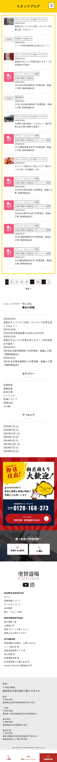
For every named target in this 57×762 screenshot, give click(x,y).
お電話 (9, 759)
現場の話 (8, 403)
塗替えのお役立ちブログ (15, 633)
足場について (10, 399)
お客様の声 (9, 625)
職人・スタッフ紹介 (13, 612)
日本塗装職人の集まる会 (15, 662)
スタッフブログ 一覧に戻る (17, 304)
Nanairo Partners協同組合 (16, 665)
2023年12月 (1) (11, 444)
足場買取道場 (10, 658)
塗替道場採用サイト (13, 650)
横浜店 (5, 730)
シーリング (9, 396)
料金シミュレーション (28, 759)
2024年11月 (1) (11, 433)
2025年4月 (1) (11, 430)
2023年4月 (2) (11, 451)
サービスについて (12, 604)
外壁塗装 (8, 385)
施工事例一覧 (10, 622)
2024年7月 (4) (11, 437)
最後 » (28, 288)
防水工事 (8, 392)
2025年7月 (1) (11, 426)
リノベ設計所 (10, 647)
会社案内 (8, 608)
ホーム (7, 597)
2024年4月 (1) (11, 440)
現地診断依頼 (48, 759)
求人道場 (8, 654)
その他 (6, 406)
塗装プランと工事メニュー (16, 629)
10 (38, 282)
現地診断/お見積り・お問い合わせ (20, 643)
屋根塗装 (8, 388)
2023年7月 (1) (11, 447)
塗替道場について (12, 601)
